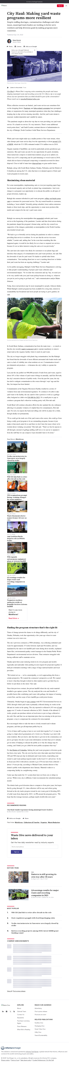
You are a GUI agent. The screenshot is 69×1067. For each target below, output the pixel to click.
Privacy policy (5, 1060)
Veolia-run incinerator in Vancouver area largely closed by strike (34, 924)
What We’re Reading (23, 1029)
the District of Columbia (18, 750)
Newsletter (20, 1018)
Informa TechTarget (32, 1052)
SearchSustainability (41, 1035)
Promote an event (40, 1014)
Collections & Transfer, (32, 822)
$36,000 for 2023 (34, 397)
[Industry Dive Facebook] (6, 1011)
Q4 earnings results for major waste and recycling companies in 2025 (45, 893)
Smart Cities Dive (40, 1029)
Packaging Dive (39, 1026)
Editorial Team (21, 1011)
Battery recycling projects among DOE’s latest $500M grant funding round (35, 932)
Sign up (60, 5)
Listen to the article (18, 87)
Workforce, (19, 822)
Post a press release (19, 991)
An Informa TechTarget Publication (35, 1)
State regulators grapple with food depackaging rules (33, 918)
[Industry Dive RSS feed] (14, 1011)
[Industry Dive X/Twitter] (10, 1011)
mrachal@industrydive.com (30, 99)
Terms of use (15, 1060)
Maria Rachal (17, 40)
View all (9, 991)
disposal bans (36, 163)
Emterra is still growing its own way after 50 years (43, 875)
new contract (31, 701)
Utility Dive (38, 1032)
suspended (40, 218)
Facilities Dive (39, 1023)
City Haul (10, 91)
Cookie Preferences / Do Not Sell (43, 1060)
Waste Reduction (54, 822)
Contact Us (20, 1014)
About (19, 1008)
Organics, (44, 822)
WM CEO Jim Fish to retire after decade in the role (31, 912)
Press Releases (22, 1026)
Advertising (38, 1008)
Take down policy (25, 1060)
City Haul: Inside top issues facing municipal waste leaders (30, 810)
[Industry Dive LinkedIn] (3, 1011)
